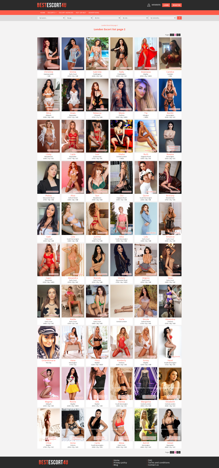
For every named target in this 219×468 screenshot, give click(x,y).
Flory (97, 360)
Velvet (170, 443)
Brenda (97, 278)
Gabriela (97, 71)
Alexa (121, 443)
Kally (121, 71)
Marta (97, 319)
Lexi (97, 154)
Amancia (170, 236)
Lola (73, 236)
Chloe (48, 443)
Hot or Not (81, 13)
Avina (73, 443)
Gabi (48, 236)
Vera (170, 278)
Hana (72, 360)
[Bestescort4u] (51, 5)
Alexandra (73, 278)
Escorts (51, 13)
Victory (121, 278)
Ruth (145, 154)
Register (176, 5)
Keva (48, 319)
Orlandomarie (48, 360)
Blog (116, 464)
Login (166, 5)
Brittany (170, 195)
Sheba (122, 154)
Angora (145, 278)
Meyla (121, 113)
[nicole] (146, 301)
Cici (121, 195)
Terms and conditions (159, 462)
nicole (146, 319)
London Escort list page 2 (109, 25)
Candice (170, 71)
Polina (49, 195)
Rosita (73, 401)
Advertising (94, 13)
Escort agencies (66, 13)
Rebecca (97, 113)
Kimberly (121, 360)
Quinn (146, 195)
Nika (121, 236)
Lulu (146, 236)
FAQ (150, 460)
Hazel (170, 360)
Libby (48, 154)
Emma (73, 71)
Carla (121, 319)
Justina (97, 236)
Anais (73, 113)
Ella (97, 401)
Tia (145, 113)
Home (42, 13)
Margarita (146, 401)
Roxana (170, 154)
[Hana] (73, 342)
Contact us (153, 464)
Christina (48, 71)
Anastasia (146, 71)
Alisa (73, 195)
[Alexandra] (170, 301)
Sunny (146, 360)
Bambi (170, 113)
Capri (48, 278)
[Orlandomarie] (48, 342)
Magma (48, 401)
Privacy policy (120, 462)
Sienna (121, 401)
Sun (97, 195)
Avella (73, 319)
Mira (48, 113)
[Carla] (121, 301)
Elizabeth (170, 401)
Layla (72, 154)
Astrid (146, 443)
